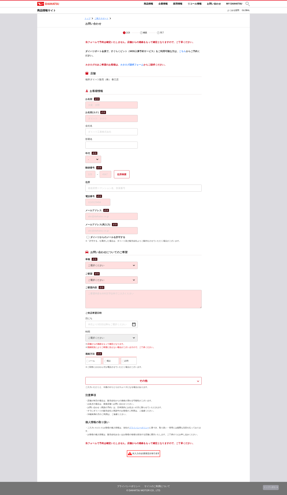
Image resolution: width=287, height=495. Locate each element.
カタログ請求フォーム (132, 64)
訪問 (126, 361)
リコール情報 (195, 3)
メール (92, 361)
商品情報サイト (46, 10)
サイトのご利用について (157, 486)
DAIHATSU (62, 4)
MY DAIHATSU (234, 3)
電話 (109, 361)
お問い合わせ (214, 3)
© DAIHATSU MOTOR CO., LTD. (143, 490)
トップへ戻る (270, 487)
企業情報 (163, 3)
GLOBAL (246, 10)
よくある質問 (233, 10)
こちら (182, 51)
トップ (88, 18)
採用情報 (177, 3)
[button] (247, 4)
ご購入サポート (101, 18)
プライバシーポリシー (139, 428)
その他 (143, 380)
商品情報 (148, 3)
